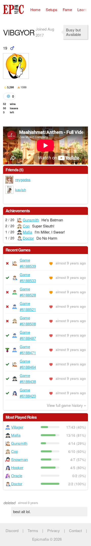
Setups (51, 9)
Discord (12, 530)
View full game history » (66, 405)
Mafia (27, 232)
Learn (82, 9)
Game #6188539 (28, 263)
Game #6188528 (28, 292)
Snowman (19, 459)
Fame (67, 9)
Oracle (16, 475)
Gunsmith (31, 219)
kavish (20, 189)
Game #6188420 (28, 392)
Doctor (28, 238)
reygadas (23, 179)
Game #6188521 (28, 306)
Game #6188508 (28, 320)
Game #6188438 (28, 378)
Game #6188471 (28, 349)
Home (35, 9)
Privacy (53, 530)
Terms (33, 530)
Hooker (17, 467)
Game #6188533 (28, 277)
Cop (26, 225)
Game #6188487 (28, 335)
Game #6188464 (28, 364)
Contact (75, 530)
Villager (17, 427)
